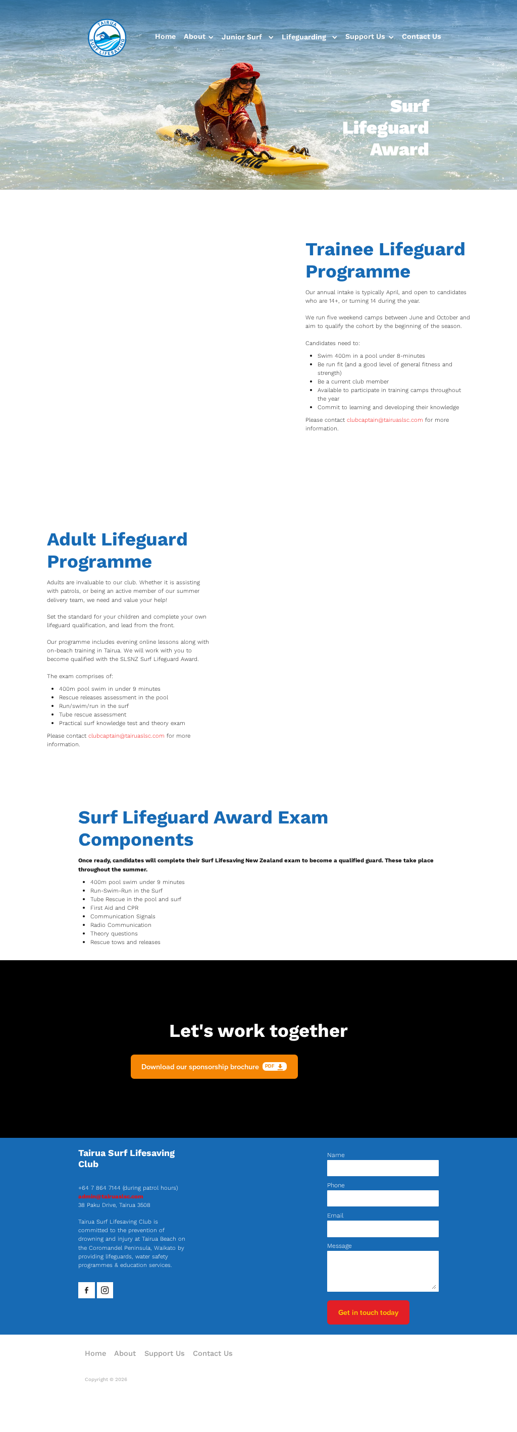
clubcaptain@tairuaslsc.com (385, 419)
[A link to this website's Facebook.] (86, 1290)
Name (336, 1155)
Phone (336, 1185)
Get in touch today (368, 1312)
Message (339, 1246)
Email (335, 1216)
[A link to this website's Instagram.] (105, 1290)
